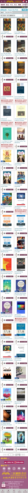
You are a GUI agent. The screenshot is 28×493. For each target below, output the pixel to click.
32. (20, 361)
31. (7, 359)
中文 (11, 5)
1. (6, 34)
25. (7, 293)
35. (6, 404)
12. (20, 141)
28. (21, 316)
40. (21, 447)
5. (7, 77)
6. (21, 77)
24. (19, 274)
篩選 (25, 9)
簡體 (19, 5)
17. (6, 207)
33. (7, 380)
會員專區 (25, 492)
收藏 (14, 492)
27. (7, 316)
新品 (7, 5)
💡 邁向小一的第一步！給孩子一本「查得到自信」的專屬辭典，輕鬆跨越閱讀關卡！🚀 (22, 7)
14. (20, 164)
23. (7, 273)
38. (20, 423)
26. (20, 295)
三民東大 (25, 5)
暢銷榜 (3, 5)
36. (19, 402)
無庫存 (2, 37)
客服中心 (8, 492)
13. (7, 165)
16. (18, 185)
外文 (15, 5)
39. (6, 446)
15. (6, 185)
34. (21, 381)
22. (20, 251)
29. (6, 339)
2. (20, 34)
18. (20, 207)
